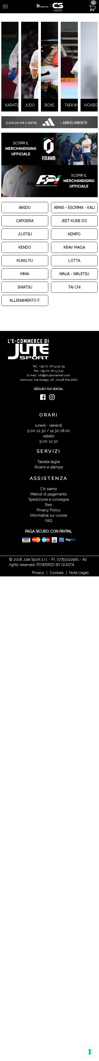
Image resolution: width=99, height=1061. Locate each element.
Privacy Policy (48, 521)
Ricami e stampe (49, 478)
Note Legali (79, 584)
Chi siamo (48, 500)
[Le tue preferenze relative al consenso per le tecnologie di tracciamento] (90, 1052)
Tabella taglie (48, 473)
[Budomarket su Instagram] (53, 410)
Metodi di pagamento (48, 505)
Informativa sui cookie (48, 527)
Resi (48, 516)
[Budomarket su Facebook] (44, 410)
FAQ (48, 532)
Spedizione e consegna (49, 511)
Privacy (38, 584)
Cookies (57, 584)
